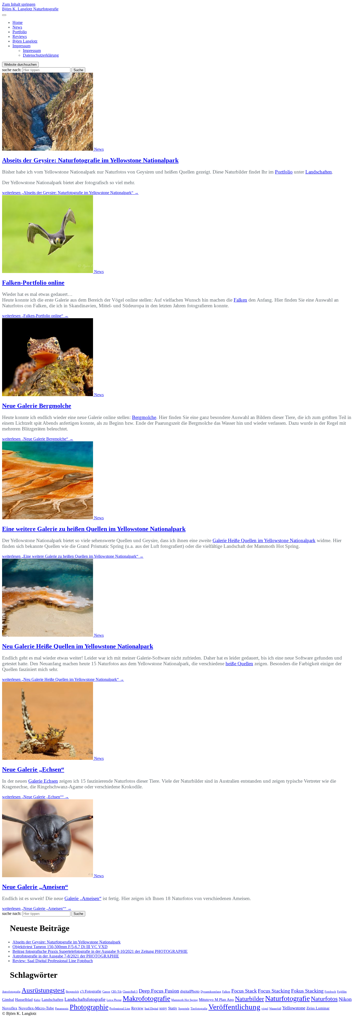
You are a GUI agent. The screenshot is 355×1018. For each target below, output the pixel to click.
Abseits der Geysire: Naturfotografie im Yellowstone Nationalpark (90, 160)
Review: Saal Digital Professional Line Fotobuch (52, 961)
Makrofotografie (146, 998)
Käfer (37, 1000)
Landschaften (318, 172)
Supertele (183, 1008)
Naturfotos (324, 998)
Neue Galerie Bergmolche (36, 405)
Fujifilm (342, 991)
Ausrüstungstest (43, 990)
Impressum (21, 46)
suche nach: (11, 70)
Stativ (172, 1008)
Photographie (89, 1007)
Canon (106, 991)
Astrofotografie (11, 991)
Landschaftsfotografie (85, 999)
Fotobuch (330, 991)
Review (137, 1008)
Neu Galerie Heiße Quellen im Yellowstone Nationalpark (77, 646)
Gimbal (8, 999)
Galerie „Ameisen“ (82, 898)
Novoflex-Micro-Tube (36, 1008)
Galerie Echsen (43, 781)
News (17, 27)
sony (163, 1008)
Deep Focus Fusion (159, 991)
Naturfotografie (287, 998)
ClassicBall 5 (130, 991)
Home (17, 22)
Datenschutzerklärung (41, 55)
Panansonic (62, 1008)
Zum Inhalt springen (18, 4)
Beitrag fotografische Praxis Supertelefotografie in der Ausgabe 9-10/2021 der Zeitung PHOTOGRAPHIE (100, 951)
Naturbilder (249, 998)
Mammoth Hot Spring (184, 1000)
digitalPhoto (190, 991)
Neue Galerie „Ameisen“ (35, 886)
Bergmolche (144, 417)
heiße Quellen (239, 663)
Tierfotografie (198, 1008)
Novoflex (9, 1008)
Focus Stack (244, 991)
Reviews (19, 36)
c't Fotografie (90, 991)
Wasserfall (275, 1008)
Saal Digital (151, 1008)
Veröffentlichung (234, 1007)
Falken (240, 300)
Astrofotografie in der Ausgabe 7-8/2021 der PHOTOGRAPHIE (65, 956)
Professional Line (119, 1008)
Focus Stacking (274, 991)
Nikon (345, 999)
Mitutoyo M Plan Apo (216, 999)
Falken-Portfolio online (33, 282)
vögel (264, 1008)
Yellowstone (293, 1007)
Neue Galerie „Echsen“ (33, 769)
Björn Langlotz (24, 41)
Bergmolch (72, 991)
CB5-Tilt (116, 991)
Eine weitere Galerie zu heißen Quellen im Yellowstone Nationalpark (94, 528)
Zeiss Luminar (318, 1008)
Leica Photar (114, 1000)
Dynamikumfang (211, 991)
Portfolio (19, 32)
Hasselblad (24, 999)
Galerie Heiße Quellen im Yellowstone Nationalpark (264, 540)
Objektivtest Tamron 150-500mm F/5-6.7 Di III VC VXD (60, 946)
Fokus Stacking (307, 991)
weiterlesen (70, 192)
